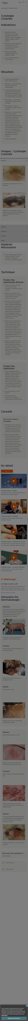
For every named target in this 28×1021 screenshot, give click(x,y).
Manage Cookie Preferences (14, 1018)
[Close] (27, 1006)
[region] (14, 1012)
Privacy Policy (4, 1015)
